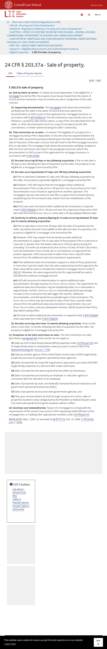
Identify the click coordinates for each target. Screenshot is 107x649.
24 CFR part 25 (81, 414)
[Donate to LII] (81, 14)
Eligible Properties (19, 52)
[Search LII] (89, 14)
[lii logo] (15, 14)
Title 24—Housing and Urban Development (32, 25)
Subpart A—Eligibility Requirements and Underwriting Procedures (44, 48)
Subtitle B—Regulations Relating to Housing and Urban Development (45, 28)
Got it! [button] (98, 642)
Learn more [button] (10, 644)
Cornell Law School (27, 4)
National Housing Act (22, 349)
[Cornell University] (9, 4)
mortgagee (55, 107)
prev (91, 80)
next (98, 80)
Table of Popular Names (29, 73)
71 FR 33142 (87, 419)
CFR (10, 73)
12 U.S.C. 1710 (42, 349)
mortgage (14, 96)
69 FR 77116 (59, 419)
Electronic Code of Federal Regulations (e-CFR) (36, 22)
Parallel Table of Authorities (21, 507)
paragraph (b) (29, 338)
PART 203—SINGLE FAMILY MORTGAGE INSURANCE (36, 45)
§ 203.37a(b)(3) (28, 209)
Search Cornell (96, 5)
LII (8, 22)
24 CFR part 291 (85, 343)
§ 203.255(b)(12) (37, 117)
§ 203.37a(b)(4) (90, 315)
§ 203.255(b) (33, 155)
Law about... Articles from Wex (19, 492)
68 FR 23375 (16, 419)
